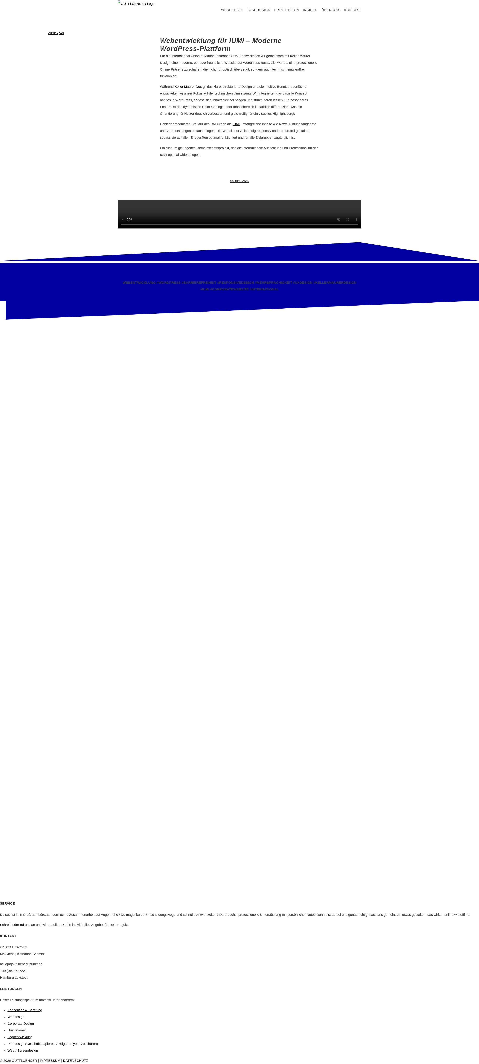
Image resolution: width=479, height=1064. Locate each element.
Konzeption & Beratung (24, 1010)
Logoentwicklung (20, 1037)
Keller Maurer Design (190, 87)
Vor (61, 33)
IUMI (236, 124)
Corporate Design (20, 1023)
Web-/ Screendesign (22, 1050)
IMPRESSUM (50, 1061)
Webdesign (15, 1017)
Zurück (53, 33)
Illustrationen (17, 1030)
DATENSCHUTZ (75, 1061)
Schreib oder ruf (12, 925)
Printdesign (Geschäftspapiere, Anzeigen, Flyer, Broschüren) (52, 1044)
